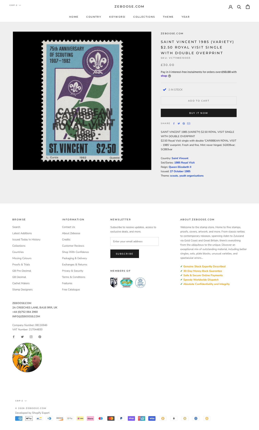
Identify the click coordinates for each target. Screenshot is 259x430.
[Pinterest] (184, 123)
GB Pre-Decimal (21, 271)
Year (186, 16)
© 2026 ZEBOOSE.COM (31, 408)
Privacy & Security (72, 271)
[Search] (239, 7)
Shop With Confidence (75, 252)
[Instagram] (31, 336)
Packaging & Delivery (74, 258)
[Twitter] (179, 123)
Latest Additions (22, 233)
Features (67, 283)
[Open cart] (248, 7)
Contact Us (68, 227)
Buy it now (198, 113)
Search (16, 227)
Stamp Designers (22, 289)
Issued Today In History (26, 239)
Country (93, 16)
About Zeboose (71, 233)
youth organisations (191, 175)
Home (73, 16)
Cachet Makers (21, 283)
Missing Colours (21, 258)
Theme (168, 16)
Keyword (117, 16)
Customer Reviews (73, 246)
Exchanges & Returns (74, 264)
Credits (66, 239)
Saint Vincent (180, 158)
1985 (187, 171)
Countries (18, 252)
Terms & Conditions (73, 277)
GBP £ (13, 5)
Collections (144, 16)
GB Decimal (19, 277)
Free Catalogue (71, 289)
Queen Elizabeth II (180, 167)
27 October (177, 171)
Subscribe (124, 253)
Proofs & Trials (21, 264)
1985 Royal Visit (184, 162)
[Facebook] (174, 123)
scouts (174, 175)
